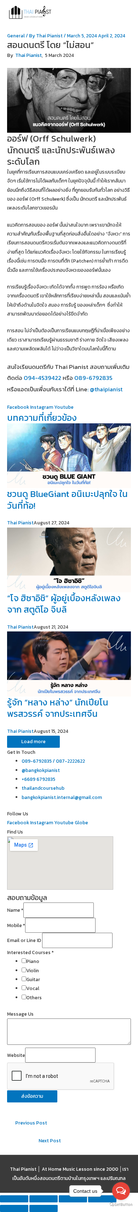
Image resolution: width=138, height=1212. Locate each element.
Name (15, 910)
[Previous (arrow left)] (14, 1208)
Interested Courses (30, 952)
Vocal (32, 988)
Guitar (33, 979)
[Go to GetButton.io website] (121, 1204)
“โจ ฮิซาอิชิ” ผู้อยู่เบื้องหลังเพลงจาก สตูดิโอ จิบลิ (64, 603)
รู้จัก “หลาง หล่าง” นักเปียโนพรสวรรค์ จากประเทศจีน (57, 708)
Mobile (16, 925)
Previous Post (31, 1122)
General (16, 35)
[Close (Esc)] (14, 1198)
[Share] (43, 1198)
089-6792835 (93, 377)
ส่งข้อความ (32, 1096)
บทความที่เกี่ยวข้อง (42, 417)
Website (16, 1055)
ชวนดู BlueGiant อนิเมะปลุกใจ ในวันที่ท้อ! (67, 499)
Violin (32, 970)
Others (34, 997)
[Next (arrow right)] (43, 1208)
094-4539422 (42, 377)
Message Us (20, 1013)
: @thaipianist (104, 389)
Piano (32, 961)
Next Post (50, 1140)
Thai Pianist (28, 55)
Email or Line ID (24, 940)
